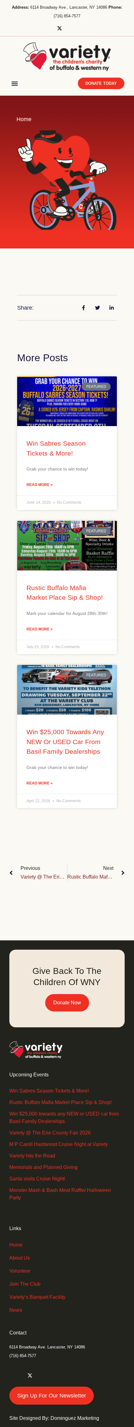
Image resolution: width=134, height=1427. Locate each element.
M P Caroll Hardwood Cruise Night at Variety (58, 1144)
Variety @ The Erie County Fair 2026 (50, 1132)
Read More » (39, 485)
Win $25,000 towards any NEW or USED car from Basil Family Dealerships (65, 741)
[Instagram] (76, 28)
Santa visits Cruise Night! (37, 1178)
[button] (14, 83)
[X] (61, 28)
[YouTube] (90, 28)
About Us (19, 1258)
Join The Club (25, 1284)
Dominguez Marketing (74, 1418)
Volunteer (20, 1271)
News (15, 1310)
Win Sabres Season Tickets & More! (49, 1090)
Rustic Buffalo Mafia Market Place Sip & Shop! (60, 1102)
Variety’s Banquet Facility (37, 1297)
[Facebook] (47, 28)
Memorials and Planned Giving (43, 1167)
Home (16, 1244)
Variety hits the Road (32, 1155)
